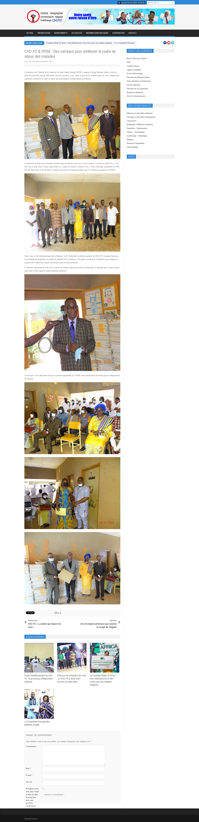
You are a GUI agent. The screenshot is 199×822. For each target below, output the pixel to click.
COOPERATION (118, 33)
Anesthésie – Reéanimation (137, 128)
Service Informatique (135, 73)
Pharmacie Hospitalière (135, 143)
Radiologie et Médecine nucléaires (140, 124)
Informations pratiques (97, 33)
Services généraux (134, 85)
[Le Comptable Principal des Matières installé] (39, 704)
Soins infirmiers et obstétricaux (139, 81)
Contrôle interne (133, 66)
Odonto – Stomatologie (136, 132)
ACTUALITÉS (76, 33)
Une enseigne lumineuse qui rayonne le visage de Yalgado (98, 624)
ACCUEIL (29, 33)
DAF (129, 62)
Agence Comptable (134, 70)
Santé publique (132, 147)
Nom (28, 768)
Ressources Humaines (135, 92)
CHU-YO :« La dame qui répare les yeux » (44, 624)
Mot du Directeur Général (136, 58)
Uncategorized (43, 61)
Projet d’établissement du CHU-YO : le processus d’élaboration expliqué (38, 678)
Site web (29, 782)
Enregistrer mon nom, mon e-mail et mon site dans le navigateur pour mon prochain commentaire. (32, 797)
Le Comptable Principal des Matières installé (98, 43)
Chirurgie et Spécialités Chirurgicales (141, 117)
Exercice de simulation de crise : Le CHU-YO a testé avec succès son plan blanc (71, 678)
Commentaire (31, 746)
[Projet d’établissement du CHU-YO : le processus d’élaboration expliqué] (39, 658)
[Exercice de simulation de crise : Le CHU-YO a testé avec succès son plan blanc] (72, 658)
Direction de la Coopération (137, 89)
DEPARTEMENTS (60, 33)
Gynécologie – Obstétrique (137, 136)
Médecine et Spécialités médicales (140, 113)
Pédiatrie (130, 140)
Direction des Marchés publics (138, 77)
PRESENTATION (43, 33)
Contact (132, 33)
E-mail (29, 775)
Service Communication (136, 96)
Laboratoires (131, 121)
